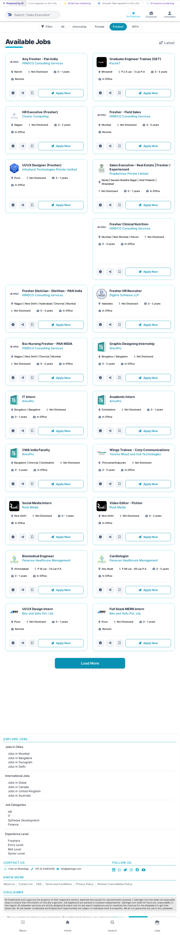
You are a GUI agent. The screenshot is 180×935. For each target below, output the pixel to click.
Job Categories (15, 804)
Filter (49, 26)
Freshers (14, 840)
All (62, 26)
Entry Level (15, 845)
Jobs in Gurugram (20, 762)
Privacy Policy (85, 884)
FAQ (38, 884)
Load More (90, 663)
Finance (13, 824)
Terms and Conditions (58, 884)
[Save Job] (32, 93)
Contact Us (25, 884)
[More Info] (13, 93)
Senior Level (16, 853)
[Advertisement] (46, 249)
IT (9, 816)
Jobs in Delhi (16, 766)
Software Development (24, 820)
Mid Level (14, 849)
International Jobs (17, 775)
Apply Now (62, 93)
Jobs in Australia (19, 795)
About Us (9, 884)
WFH (135, 26)
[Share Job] (23, 93)
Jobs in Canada (18, 787)
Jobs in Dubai (17, 782)
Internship (79, 26)
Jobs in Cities (14, 747)
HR (10, 811)
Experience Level (17, 834)
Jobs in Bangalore (20, 758)
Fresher (118, 26)
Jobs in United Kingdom (24, 791)
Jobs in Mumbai (18, 753)
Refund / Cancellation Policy (114, 884)
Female (99, 26)
